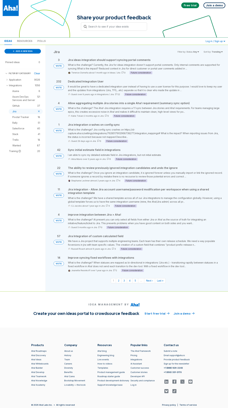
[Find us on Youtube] (190, 381)
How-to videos (104, 363)
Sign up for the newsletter (176, 363)
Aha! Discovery (38, 355)
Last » (160, 280)
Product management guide (111, 372)
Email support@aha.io (174, 355)
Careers (68, 363)
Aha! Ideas (36, 359)
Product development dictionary (113, 380)
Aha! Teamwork (38, 376)
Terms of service (188, 405)
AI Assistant (136, 363)
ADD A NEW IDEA (24, 51)
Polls (41, 41)
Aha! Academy (38, 385)
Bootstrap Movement (74, 380)
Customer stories (139, 372)
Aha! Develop (37, 372)
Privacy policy (169, 405)
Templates (102, 368)
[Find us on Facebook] (174, 381)
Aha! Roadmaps (39, 351)
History (67, 355)
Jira (118, 72)
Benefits (68, 372)
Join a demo (184, 313)
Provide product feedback (177, 359)
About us (68, 351)
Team (67, 359)
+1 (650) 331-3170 (173, 372)
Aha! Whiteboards (40, 363)
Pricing (134, 355)
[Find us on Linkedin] (166, 381)
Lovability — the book (75, 385)
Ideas (8, 41)
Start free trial (157, 313)
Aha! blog (102, 351)
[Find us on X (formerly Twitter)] (182, 381)
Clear (37, 73)
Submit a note (170, 351)
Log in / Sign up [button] (214, 41)
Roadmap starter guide (108, 376)
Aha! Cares (69, 376)
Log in (134, 385)
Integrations (103, 94)
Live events (103, 359)
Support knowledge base (110, 385)
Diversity (68, 368)
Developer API (138, 376)
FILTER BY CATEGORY (20, 73)
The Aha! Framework (141, 351)
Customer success (140, 368)
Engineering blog (105, 355)
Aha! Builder (37, 368)
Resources (24, 41)
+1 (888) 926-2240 (173, 368)
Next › (149, 280)
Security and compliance (143, 380)
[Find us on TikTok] (174, 391)
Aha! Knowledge (39, 380)
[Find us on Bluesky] (166, 391)
